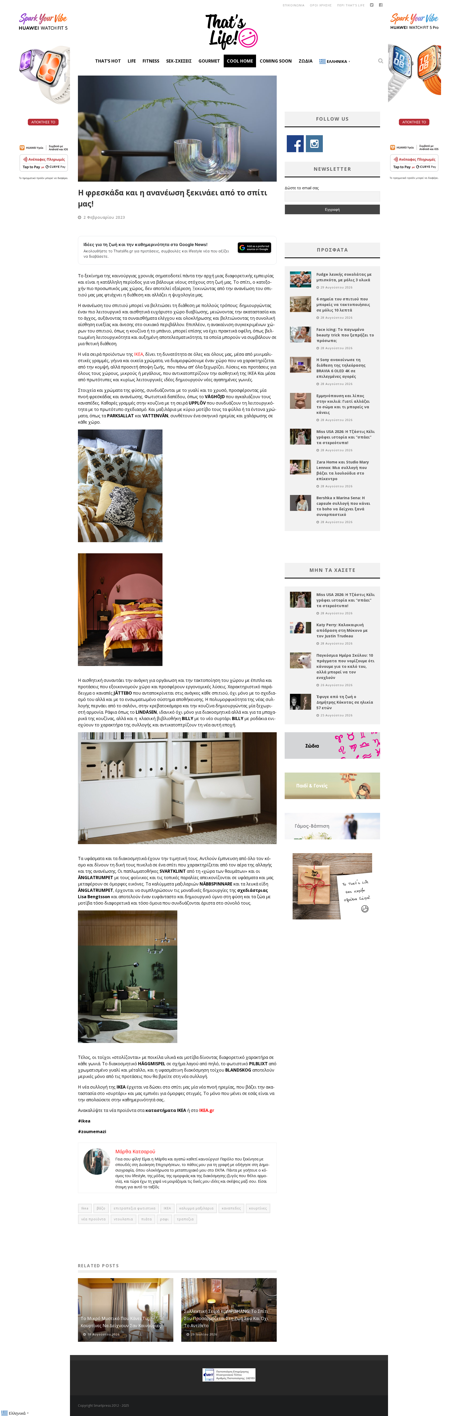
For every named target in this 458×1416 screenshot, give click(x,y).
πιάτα (146, 1219)
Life (132, 61)
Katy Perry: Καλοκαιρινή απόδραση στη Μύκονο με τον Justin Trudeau (342, 630)
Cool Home (240, 61)
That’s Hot (108, 61)
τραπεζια (185, 1219)
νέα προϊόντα (93, 1219)
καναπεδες (231, 1208)
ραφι (164, 1219)
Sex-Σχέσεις (179, 61)
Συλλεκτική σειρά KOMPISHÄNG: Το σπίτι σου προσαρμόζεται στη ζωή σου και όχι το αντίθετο (226, 1318)
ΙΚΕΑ (167, 1208)
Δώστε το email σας (302, 187)
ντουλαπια (123, 1219)
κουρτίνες (258, 1208)
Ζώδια (305, 61)
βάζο (101, 1208)
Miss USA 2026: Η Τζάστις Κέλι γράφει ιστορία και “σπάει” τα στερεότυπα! (345, 437)
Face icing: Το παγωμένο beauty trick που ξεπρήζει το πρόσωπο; (345, 335)
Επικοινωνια (294, 5)
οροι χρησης (321, 5)
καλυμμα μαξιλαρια (196, 1208)
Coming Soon (276, 61)
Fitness (151, 61)
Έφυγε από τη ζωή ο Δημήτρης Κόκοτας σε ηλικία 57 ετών (344, 702)
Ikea (85, 1208)
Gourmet (209, 61)
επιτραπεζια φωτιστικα (135, 1208)
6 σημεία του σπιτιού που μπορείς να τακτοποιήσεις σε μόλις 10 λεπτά (343, 304)
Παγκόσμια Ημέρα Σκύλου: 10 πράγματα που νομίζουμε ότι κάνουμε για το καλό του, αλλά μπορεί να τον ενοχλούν (345, 666)
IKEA (138, 354)
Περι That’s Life (351, 5)
